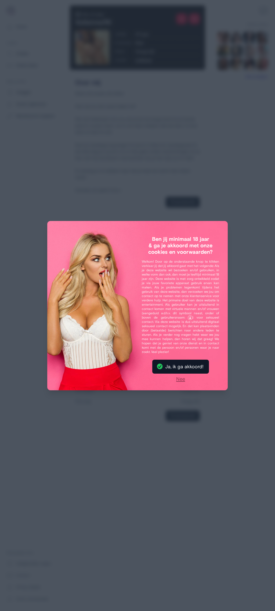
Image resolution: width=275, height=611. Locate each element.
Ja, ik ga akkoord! (184, 367)
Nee (180, 379)
